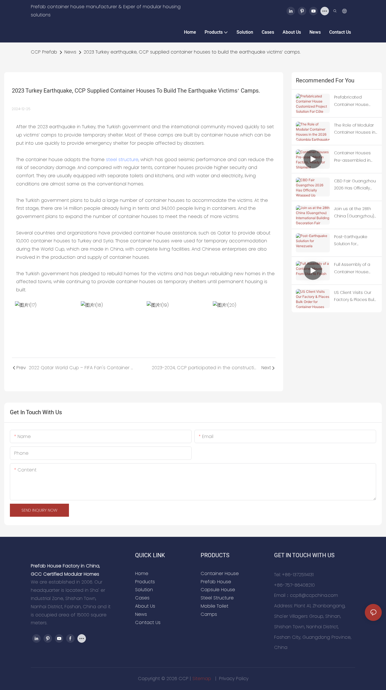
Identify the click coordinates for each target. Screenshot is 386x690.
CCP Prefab (44, 52)
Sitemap (202, 678)
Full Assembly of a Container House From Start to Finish (353, 268)
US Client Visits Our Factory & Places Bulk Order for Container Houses (355, 296)
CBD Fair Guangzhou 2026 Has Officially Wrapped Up (355, 185)
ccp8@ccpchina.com (314, 595)
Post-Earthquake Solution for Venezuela (350, 240)
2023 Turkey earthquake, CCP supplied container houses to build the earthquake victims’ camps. (192, 52)
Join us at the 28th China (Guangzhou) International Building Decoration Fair (355, 212)
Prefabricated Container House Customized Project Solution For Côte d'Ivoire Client (354, 101)
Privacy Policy (233, 678)
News (70, 52)
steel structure (122, 159)
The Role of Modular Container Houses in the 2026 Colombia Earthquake (354, 129)
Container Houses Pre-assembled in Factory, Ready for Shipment (352, 157)
